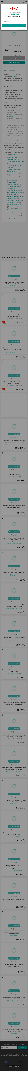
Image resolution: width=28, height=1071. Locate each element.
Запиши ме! (14, 25)
